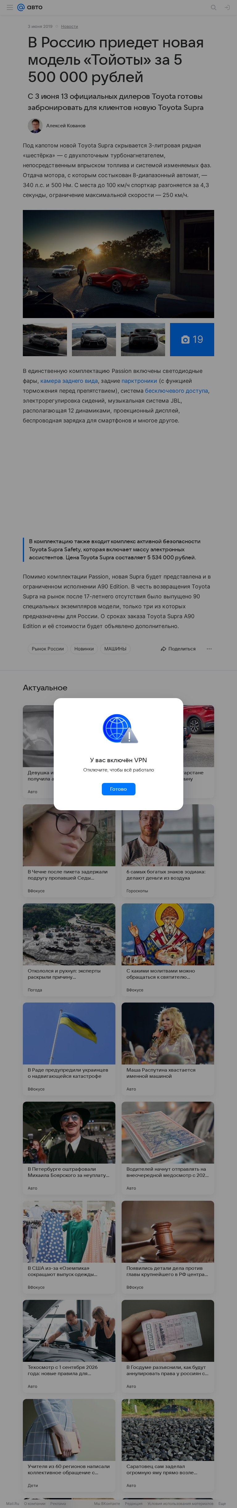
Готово (118, 789)
